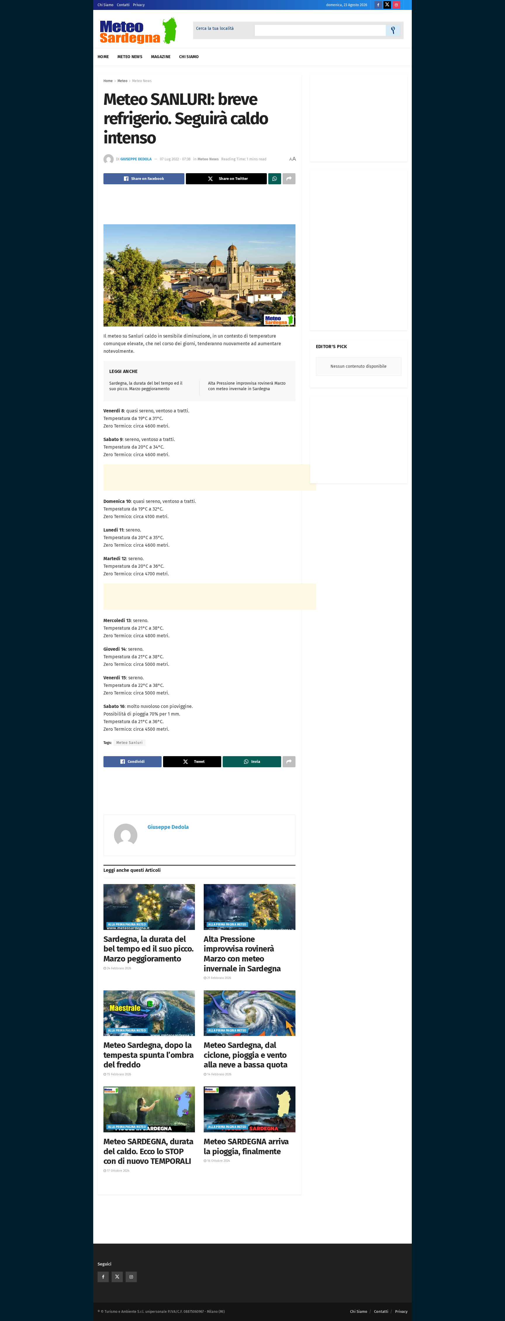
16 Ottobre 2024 (218, 1161)
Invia (393, 30)
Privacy (139, 5)
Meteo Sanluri (129, 743)
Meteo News (129, 56)
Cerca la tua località (215, 28)
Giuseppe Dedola (136, 159)
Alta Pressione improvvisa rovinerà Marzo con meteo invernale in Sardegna (242, 953)
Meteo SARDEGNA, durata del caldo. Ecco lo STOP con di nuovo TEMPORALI (148, 1151)
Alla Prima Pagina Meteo (127, 924)
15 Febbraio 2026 (118, 1074)
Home (103, 56)
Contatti (123, 5)
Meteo (122, 81)
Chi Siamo (105, 5)
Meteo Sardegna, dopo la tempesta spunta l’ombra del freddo (148, 1055)
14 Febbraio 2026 (218, 1074)
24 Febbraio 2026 (118, 968)
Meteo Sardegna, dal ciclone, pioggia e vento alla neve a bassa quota (245, 1055)
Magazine (160, 56)
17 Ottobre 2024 (117, 1171)
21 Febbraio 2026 (218, 978)
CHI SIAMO (189, 56)
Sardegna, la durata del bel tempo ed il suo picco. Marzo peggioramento (148, 949)
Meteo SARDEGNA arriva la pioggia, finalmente (246, 1146)
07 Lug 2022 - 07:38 (175, 159)
